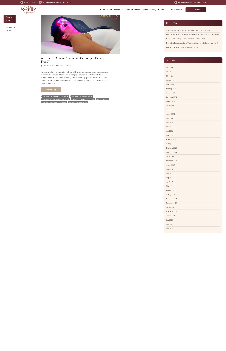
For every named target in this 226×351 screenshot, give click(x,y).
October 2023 (170, 207)
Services (117, 10)
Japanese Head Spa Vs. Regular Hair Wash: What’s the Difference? (188, 30)
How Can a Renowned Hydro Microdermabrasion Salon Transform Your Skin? (192, 34)
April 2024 (170, 182)
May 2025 (169, 127)
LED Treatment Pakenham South (54, 102)
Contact (161, 10)
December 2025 (171, 97)
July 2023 (169, 220)
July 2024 (169, 169)
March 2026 (170, 84)
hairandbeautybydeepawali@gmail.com (57, 2)
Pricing (145, 10)
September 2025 (171, 110)
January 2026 (170, 93)
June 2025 (169, 122)
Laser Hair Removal (132, 10)
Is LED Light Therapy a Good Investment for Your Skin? (185, 39)
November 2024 (171, 152)
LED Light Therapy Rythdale (82, 96)
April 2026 (170, 80)
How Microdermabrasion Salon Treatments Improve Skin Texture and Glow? (192, 43)
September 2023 (171, 211)
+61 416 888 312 (30, 2)
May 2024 (169, 178)
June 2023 (169, 224)
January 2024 (170, 195)
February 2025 (171, 139)
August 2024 (170, 165)
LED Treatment (102, 99)
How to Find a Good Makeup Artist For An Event (182, 47)
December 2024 (171, 148)
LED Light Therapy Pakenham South (55, 96)
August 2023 (170, 216)
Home (102, 10)
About (109, 10)
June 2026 (169, 72)
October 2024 (170, 156)
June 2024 (169, 173)
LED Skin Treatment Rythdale (83, 99)
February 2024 (171, 190)
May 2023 (169, 228)
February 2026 (171, 89)
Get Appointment (175, 10)
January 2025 (170, 144)
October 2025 (170, 106)
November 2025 (171, 101)
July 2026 (169, 67)
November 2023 (171, 203)
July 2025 (169, 118)
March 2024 (170, 186)
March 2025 (170, 135)
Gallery (153, 10)
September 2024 (171, 161)
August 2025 (170, 114)
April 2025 (170, 131)
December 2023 (171, 199)
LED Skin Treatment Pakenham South (56, 99)
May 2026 (169, 76)
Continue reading (52, 90)
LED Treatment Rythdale (78, 102)
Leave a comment (64, 66)
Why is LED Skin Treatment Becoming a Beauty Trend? (72, 59)
